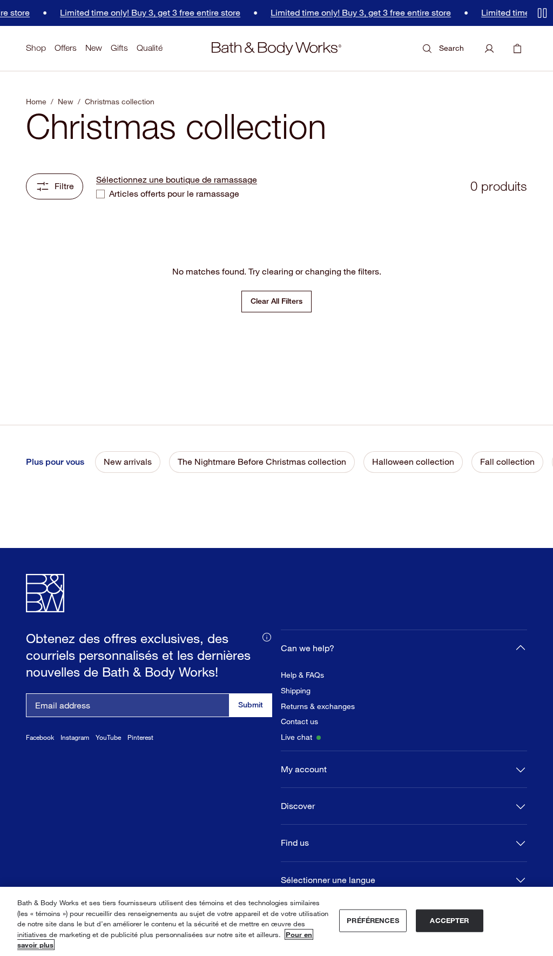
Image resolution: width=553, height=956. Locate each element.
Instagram (74, 737)
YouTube (108, 737)
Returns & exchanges (318, 706)
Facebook (40, 737)
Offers (66, 48)
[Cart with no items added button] (517, 48)
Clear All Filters (276, 300)
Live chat (296, 737)
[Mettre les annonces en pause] (542, 13)
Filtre (64, 185)
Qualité (150, 48)
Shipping (296, 690)
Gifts (119, 48)
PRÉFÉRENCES (373, 920)
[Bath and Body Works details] (266, 636)
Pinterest (140, 737)
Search (451, 47)
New (93, 48)
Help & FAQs (302, 675)
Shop (36, 48)
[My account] (489, 48)
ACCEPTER (449, 920)
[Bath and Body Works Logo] (276, 48)
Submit (250, 704)
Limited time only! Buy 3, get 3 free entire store (144, 13)
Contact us (299, 721)
